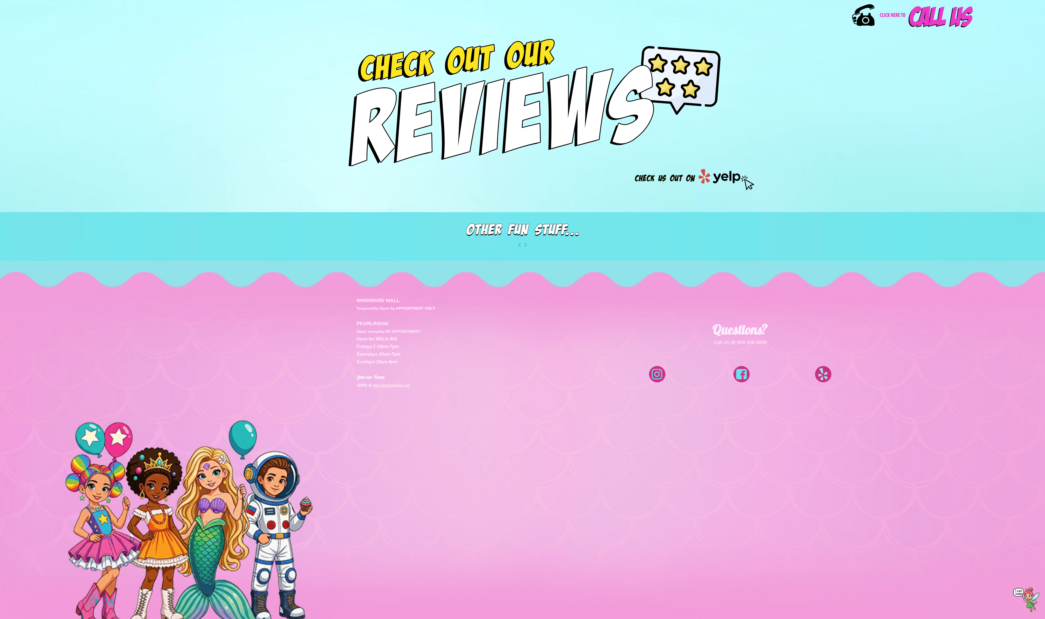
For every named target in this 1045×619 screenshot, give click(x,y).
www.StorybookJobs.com (391, 385)
